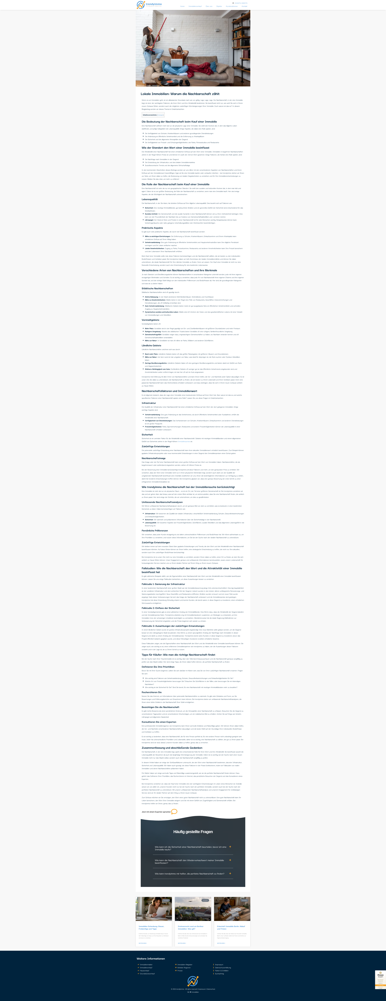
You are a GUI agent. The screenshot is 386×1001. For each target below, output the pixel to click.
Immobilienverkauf (195, 6)
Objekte (219, 6)
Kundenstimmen (232, 6)
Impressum (202, 989)
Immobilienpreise (184, 441)
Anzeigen (160, 115)
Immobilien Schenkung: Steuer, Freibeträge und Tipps (151, 927)
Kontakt (244, 6)
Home (182, 6)
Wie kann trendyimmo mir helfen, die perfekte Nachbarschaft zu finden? (189, 873)
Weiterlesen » (143, 943)
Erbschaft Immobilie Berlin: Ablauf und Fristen (231, 927)
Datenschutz (211, 989)
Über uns (209, 6)
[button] (193, 848)
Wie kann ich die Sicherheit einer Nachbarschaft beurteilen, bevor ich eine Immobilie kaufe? (190, 848)
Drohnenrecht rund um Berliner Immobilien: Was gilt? (190, 927)
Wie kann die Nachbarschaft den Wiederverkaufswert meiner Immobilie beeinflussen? (189, 861)
